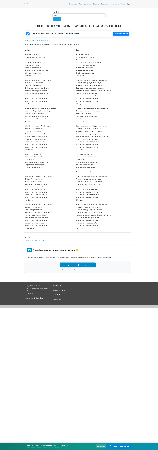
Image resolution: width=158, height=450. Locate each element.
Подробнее (101, 446)
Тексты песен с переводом (40, 40)
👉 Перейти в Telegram (121, 33)
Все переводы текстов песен (34, 240)
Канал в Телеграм (59, 290)
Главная (27, 40)
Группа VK (56, 294)
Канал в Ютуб (57, 286)
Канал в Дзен (57, 299)
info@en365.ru (38, 298)
